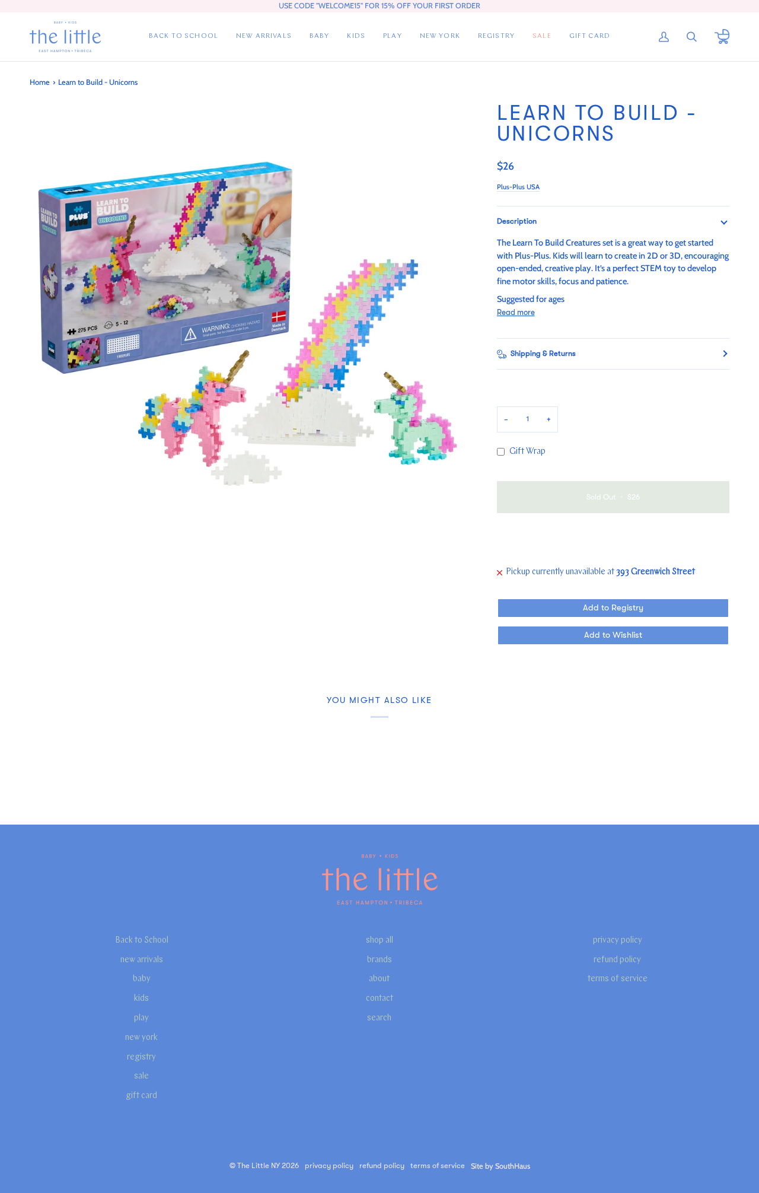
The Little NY (258, 1166)
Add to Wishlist (613, 635)
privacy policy (617, 940)
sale (141, 1076)
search (379, 1018)
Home (40, 82)
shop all (379, 940)
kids (141, 998)
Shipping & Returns (543, 353)
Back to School (141, 940)
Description (517, 221)
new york (141, 1037)
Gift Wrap (527, 451)
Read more (516, 312)
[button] (320, 36)
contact (379, 998)
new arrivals (141, 960)
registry (141, 1057)
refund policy (617, 960)
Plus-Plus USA (518, 187)
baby (142, 979)
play (141, 1018)
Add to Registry (613, 608)
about (379, 979)
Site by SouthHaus (500, 1166)
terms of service (618, 979)
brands (379, 960)
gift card (141, 1096)
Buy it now (612, 538)
